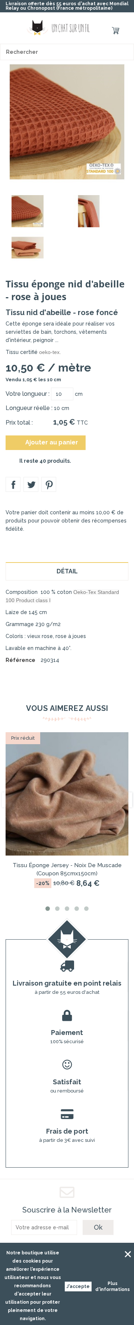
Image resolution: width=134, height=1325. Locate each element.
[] (126, 52)
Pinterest (49, 484)
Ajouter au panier (46, 442)
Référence (20, 660)
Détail (67, 571)
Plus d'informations (112, 1286)
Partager (13, 484)
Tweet (31, 484)
